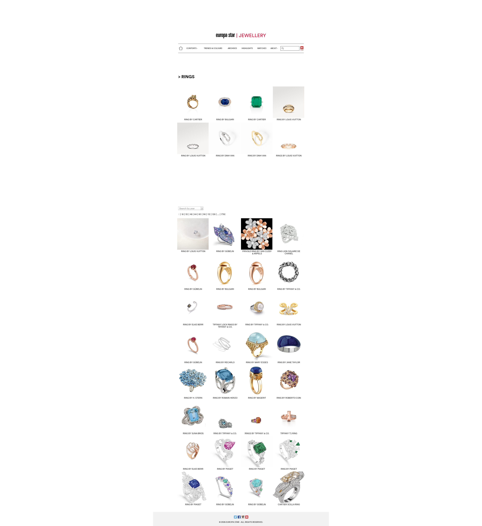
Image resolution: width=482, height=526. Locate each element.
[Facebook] (239, 516)
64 (195, 214)
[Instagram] (243, 516)
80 (200, 214)
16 (183, 214)
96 (204, 214)
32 (186, 214)
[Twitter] (235, 516)
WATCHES (261, 48)
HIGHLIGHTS (247, 48)
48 (191, 214)
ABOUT (273, 48)
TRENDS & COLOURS (213, 48)
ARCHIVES (232, 48)
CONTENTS (191, 48)
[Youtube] (246, 516)
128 (213, 214)
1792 (223, 214)
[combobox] (190, 208)
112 (208, 214)
